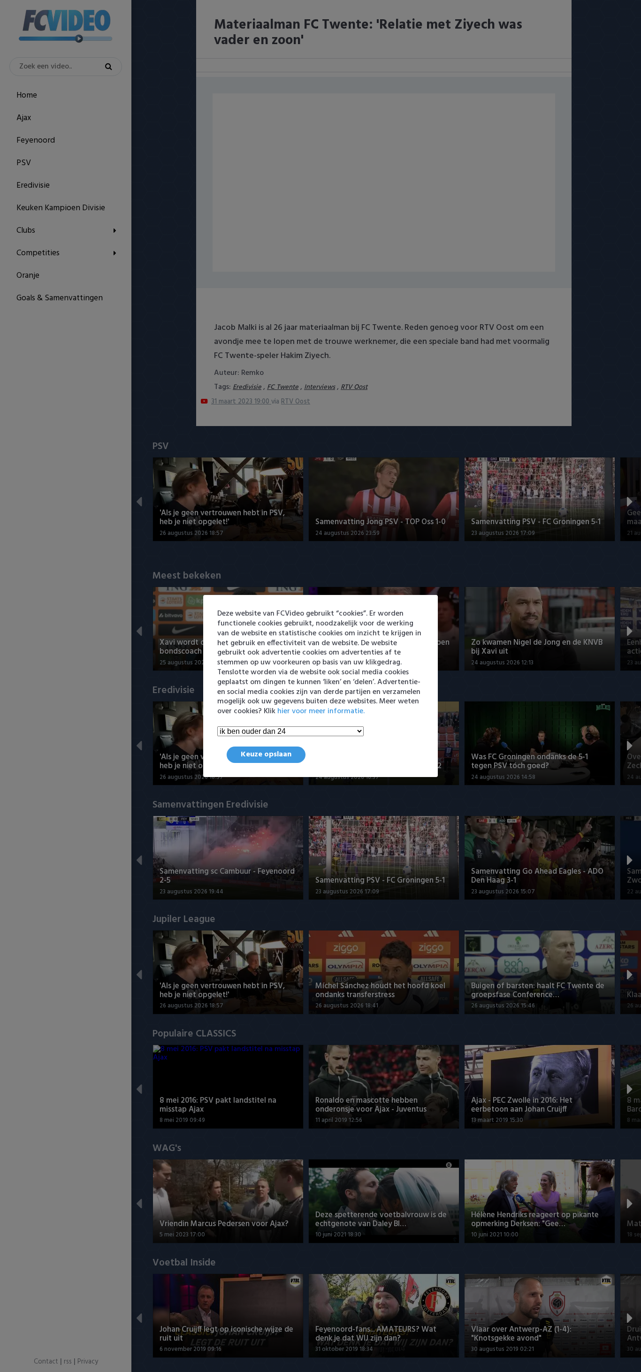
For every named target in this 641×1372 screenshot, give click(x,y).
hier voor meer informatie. (321, 711)
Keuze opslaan (266, 754)
